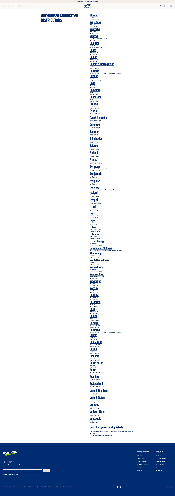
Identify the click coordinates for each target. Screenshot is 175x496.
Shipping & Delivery (142, 461)
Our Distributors (160, 464)
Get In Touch (140, 458)
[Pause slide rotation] (168, 1)
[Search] (161, 6)
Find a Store (159, 470)
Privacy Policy (6, 476)
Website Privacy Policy (27, 486)
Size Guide (139, 467)
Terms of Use (37, 486)
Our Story (158, 455)
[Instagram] (120, 487)
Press (157, 467)
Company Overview (161, 458)
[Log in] (167, 6)
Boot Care (139, 470)
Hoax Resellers (51, 486)
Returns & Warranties (142, 464)
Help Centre (140, 455)
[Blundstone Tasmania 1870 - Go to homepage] (87, 6)
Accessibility (44, 486)
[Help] (164, 6)
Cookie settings (71, 486)
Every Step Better (160, 461)
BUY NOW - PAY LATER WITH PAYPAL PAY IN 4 (87, 1)
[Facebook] (118, 487)
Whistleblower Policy (61, 486)
